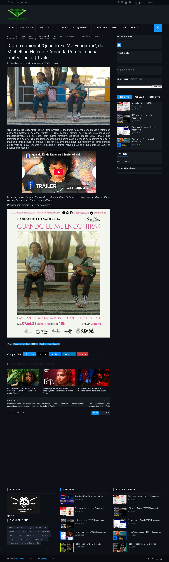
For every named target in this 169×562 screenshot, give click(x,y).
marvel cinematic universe (27, 535)
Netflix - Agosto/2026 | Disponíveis (142, 544)
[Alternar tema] (138, 3)
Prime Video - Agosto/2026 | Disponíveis (144, 532)
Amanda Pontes (20, 36)
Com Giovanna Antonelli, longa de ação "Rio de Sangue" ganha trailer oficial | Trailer (21, 390)
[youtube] (126, 2)
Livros (40, 28)
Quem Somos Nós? (131, 28)
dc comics (22, 531)
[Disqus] (58, 448)
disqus (95, 412)
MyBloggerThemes (47, 558)
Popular (139, 97)
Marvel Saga (13, 543)
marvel (38, 527)
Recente (124, 97)
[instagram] (157, 559)
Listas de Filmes (26, 28)
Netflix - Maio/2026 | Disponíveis (88, 544)
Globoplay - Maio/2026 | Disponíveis (89, 508)
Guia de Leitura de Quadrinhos (75, 28)
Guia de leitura (26, 539)
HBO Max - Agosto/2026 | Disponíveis (143, 508)
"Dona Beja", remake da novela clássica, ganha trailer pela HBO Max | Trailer (58, 390)
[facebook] (118, 2)
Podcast (20, 527)
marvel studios (40, 539)
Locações (12, 539)
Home (12, 28)
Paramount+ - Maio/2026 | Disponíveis (91, 532)
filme (11, 527)
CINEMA (38, 36)
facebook (105, 412)
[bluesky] (130, 2)
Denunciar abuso (126, 168)
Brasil (31, 36)
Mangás (52, 28)
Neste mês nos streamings (106, 28)
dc (45, 527)
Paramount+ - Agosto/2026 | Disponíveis (144, 520)
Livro (31, 531)
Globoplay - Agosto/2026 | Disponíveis (143, 496)
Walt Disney (45, 535)
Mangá (29, 527)
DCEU (11, 535)
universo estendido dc (30, 543)
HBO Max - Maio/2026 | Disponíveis (89, 520)
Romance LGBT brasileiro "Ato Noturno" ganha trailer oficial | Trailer (93, 389)
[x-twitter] (122, 2)
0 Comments (53, 63)
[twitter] (153, 559)
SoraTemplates (21, 558)
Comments (154, 97)
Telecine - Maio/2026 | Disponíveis (89, 496)
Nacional (63, 36)
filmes (11, 531)
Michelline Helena (50, 36)
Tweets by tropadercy (126, 161)
